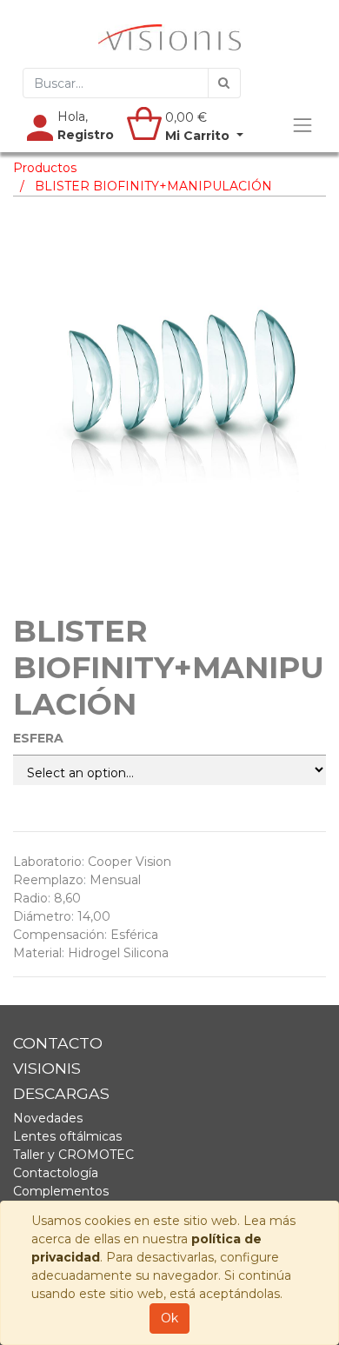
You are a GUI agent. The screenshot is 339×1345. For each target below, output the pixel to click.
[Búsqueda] (224, 83)
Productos (44, 168)
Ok (169, 1318)
